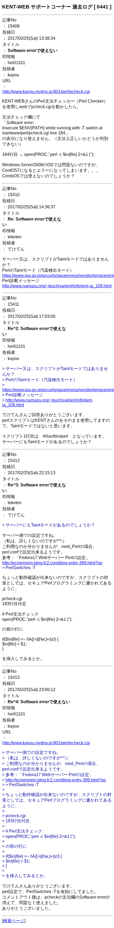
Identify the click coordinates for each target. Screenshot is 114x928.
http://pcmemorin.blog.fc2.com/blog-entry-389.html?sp (52, 563)
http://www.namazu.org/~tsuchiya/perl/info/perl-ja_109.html (57, 286)
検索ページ (13, 920)
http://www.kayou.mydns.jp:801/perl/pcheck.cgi (46, 91)
